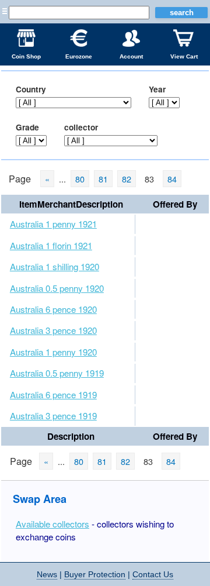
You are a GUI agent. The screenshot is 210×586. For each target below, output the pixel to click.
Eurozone (78, 56)
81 (103, 179)
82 (126, 179)
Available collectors (52, 524)
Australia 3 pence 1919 (53, 415)
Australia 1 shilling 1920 (54, 266)
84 (172, 179)
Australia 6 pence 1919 (53, 394)
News (47, 574)
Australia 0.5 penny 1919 (57, 373)
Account (131, 56)
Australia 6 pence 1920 (53, 309)
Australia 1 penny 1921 (53, 224)
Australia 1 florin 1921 (51, 245)
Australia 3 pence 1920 (53, 330)
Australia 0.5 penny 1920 (57, 288)
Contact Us (152, 574)
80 (80, 179)
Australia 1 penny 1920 (53, 352)
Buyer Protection (94, 574)
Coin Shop (26, 56)
